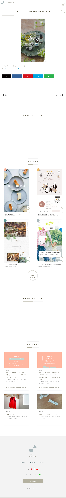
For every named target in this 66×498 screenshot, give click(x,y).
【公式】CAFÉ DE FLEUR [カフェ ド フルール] (15, 264)
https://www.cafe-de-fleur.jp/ (10, 266)
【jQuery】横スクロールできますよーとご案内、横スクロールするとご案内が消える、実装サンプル (16, 375)
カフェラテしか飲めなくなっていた (48, 414)
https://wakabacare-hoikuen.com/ (44, 266)
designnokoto (35, 488)
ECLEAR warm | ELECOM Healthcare (46, 214)
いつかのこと (9, 422)
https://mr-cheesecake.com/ (10, 215)
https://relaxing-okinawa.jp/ (11, 68)
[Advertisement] (33, 134)
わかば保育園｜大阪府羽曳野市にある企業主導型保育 (49, 264)
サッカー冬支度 (10, 414)
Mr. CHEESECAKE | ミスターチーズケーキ (14, 214)
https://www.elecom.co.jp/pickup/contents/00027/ (47, 215)
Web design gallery (14, 2)
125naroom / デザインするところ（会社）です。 (16, 388)
